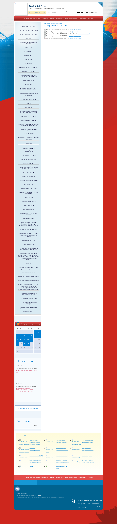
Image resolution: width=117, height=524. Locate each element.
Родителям (28, 84)
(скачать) (71, 29)
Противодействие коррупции (29, 30)
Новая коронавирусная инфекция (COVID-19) (28, 138)
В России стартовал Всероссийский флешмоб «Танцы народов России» (25, 389)
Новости (52, 18)
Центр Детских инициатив (28, 188)
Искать (66, 12)
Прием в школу (28, 55)
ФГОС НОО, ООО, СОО (28, 172)
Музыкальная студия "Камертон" (28, 277)
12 (24, 340)
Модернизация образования (28, 129)
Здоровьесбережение (28, 176)
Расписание (28, 63)
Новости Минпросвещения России (28, 43)
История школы (28, 51)
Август (37, 323)
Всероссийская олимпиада (28, 99)
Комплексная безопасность (28, 298)
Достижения (29, 47)
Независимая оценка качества (27, 408)
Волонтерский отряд (28, 273)
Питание (28, 38)
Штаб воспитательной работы (28, 180)
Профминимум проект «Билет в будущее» (28, 214)
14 (31, 340)
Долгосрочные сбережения (28, 308)
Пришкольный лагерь (28, 244)
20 (28, 343)
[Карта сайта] (32, 12)
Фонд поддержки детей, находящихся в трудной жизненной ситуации (82, 442)
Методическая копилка (28, 116)
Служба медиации (28, 163)
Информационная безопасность (28, 67)
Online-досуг (28, 107)
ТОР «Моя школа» (28, 311)
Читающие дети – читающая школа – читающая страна (28, 112)
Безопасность (28, 184)
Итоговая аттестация (28, 71)
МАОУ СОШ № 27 (37, 6)
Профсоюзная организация (28, 159)
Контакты (90, 18)
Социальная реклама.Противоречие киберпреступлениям (29, 450)
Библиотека (28, 263)
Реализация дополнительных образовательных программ (28, 249)
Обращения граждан (28, 26)
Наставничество (28, 133)
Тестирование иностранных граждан (28, 303)
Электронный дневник (87, 456)
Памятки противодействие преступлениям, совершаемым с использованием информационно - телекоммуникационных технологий (28, 256)
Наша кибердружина (28, 240)
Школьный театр (29, 205)
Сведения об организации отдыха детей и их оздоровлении (28, 268)
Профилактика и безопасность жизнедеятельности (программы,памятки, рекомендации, (28, 149)
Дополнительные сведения (28, 34)
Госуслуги (32, 466)
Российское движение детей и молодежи (28, 193)
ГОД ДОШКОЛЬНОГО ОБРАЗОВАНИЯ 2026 (27, 371)
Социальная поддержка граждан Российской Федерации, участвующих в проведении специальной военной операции (28, 287)
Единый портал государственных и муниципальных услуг (28, 125)
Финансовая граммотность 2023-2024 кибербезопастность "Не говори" (29, 235)
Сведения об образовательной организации (36, 18)
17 (17, 343)
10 (17, 340)
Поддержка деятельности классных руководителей (29, 76)
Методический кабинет (28, 120)
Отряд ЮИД (28, 143)
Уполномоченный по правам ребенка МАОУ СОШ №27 (29, 168)
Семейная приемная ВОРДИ (28, 229)
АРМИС (29, 103)
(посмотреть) (77, 29)
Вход (35, 425)
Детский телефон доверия (61, 456)
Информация (59, 18)
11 (20, 340)
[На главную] (29, 12)
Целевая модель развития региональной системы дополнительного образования (28, 224)
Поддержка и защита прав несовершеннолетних (29, 294)
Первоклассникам (28, 80)
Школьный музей (28, 209)
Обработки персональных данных (28, 281)
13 (28, 340)
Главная (46, 23)
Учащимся (28, 59)
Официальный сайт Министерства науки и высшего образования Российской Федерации (29, 442)
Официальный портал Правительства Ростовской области (57, 450)
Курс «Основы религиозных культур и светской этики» (28, 89)
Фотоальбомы (82, 18)
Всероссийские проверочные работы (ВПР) (29, 94)
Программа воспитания (56, 23)
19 (24, 343)
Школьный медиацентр (28, 201)
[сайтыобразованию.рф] (100, 4)
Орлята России (28, 197)
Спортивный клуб (28, 219)
